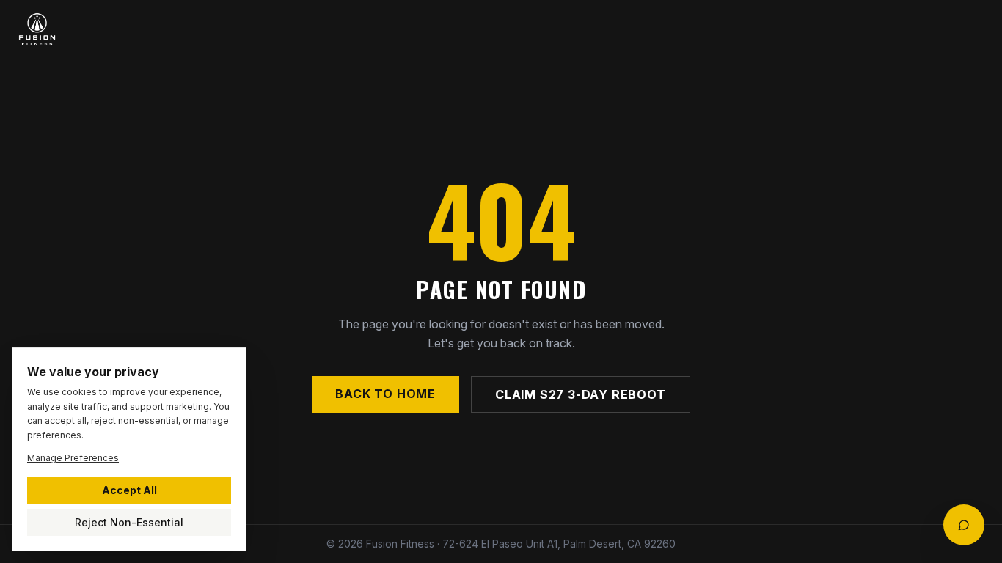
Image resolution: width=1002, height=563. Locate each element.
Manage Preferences (73, 457)
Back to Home (385, 393)
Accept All (129, 490)
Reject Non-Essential (129, 522)
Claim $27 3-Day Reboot (580, 394)
